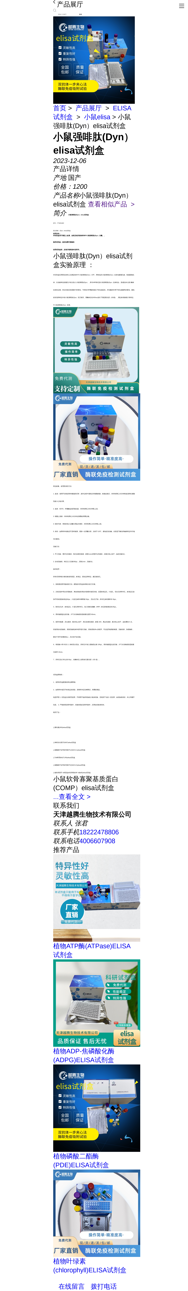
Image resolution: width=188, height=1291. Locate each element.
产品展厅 (89, 108)
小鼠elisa (97, 117)
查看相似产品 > (111, 204)
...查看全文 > (72, 796)
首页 (59, 108)
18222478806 (99, 832)
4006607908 (97, 841)
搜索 (80, 14)
